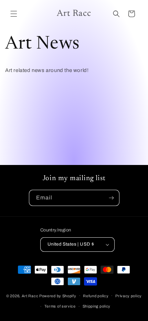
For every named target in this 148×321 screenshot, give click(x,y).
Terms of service (60, 306)
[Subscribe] (111, 198)
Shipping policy (97, 306)
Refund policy (95, 296)
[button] (13, 13)
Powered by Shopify (57, 295)
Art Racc (30, 295)
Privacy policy (128, 296)
